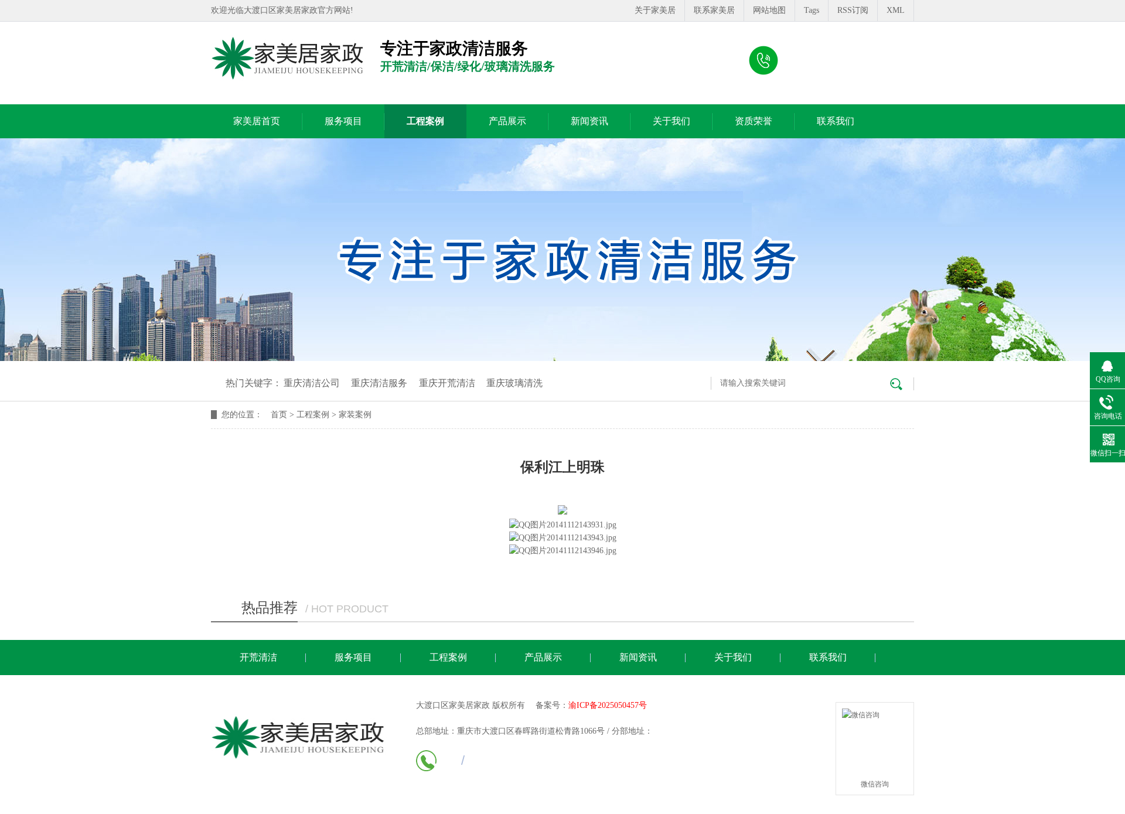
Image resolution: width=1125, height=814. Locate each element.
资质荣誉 (753, 121)
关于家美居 (655, 10)
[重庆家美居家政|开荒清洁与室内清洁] (288, 59)
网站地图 (769, 10)
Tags (811, 10)
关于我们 (671, 121)
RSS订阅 (852, 10)
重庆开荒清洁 (447, 383)
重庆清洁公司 (312, 383)
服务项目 (343, 121)
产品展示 (507, 121)
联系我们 (835, 121)
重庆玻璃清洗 (514, 383)
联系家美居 (714, 10)
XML (896, 10)
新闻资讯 (589, 121)
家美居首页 (256, 121)
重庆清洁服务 (379, 383)
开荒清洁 (258, 657)
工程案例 (425, 121)
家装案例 (355, 414)
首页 (279, 414)
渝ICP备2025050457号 (607, 705)
